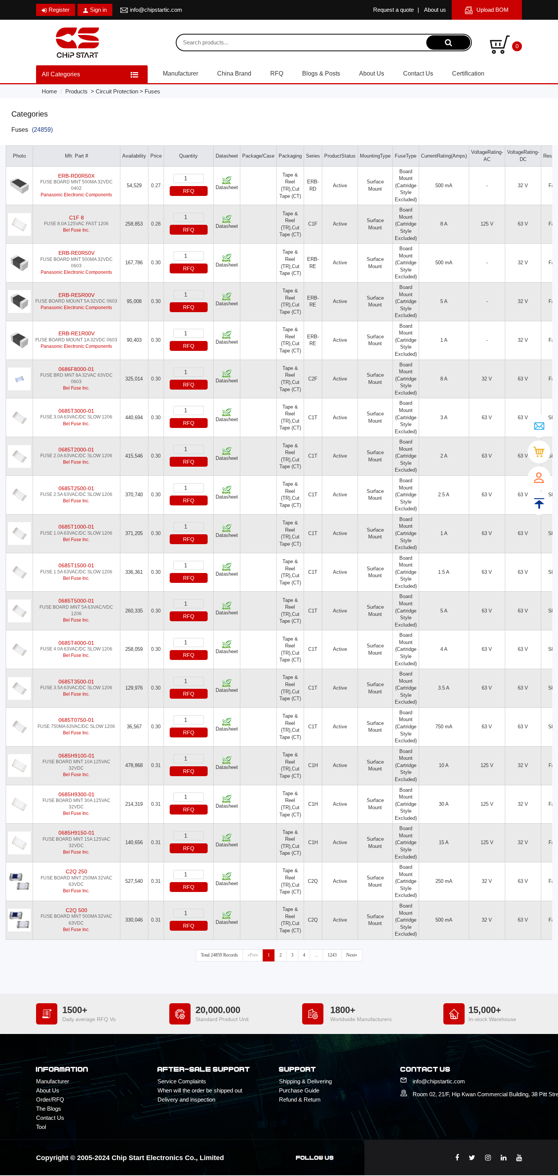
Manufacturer (180, 73)
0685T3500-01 (76, 682)
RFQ (276, 73)
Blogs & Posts (321, 73)
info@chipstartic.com (156, 9)
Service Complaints (182, 1081)
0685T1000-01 (76, 527)
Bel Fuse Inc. (76, 230)
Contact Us (418, 73)
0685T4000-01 (76, 643)
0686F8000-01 (76, 369)
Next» (351, 955)
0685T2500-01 (76, 488)
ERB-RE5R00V (76, 295)
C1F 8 (76, 218)
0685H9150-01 (76, 833)
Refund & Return (299, 1099)
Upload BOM (492, 9)
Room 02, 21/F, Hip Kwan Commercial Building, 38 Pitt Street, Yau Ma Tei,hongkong (467, 1094)
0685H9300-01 (76, 794)
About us (435, 9)
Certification (468, 73)
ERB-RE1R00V (76, 333)
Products (76, 91)
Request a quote (393, 9)
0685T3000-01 (76, 411)
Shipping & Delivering (305, 1081)
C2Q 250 (76, 871)
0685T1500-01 (76, 565)
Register (59, 9)
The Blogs (48, 1108)
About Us (371, 73)
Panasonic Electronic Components (76, 194)
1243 (332, 955)
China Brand (234, 73)
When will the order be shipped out (200, 1090)
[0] (500, 44)
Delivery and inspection (186, 1099)
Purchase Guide (299, 1090)
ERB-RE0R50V (76, 253)
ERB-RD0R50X (76, 176)
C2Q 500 (76, 910)
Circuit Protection (117, 91)
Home (49, 91)
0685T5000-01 (76, 601)
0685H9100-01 (76, 756)
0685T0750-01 (76, 720)
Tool (41, 1127)
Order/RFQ (50, 1099)
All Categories (61, 74)
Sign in (98, 9)
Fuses (152, 91)
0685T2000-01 (76, 450)
